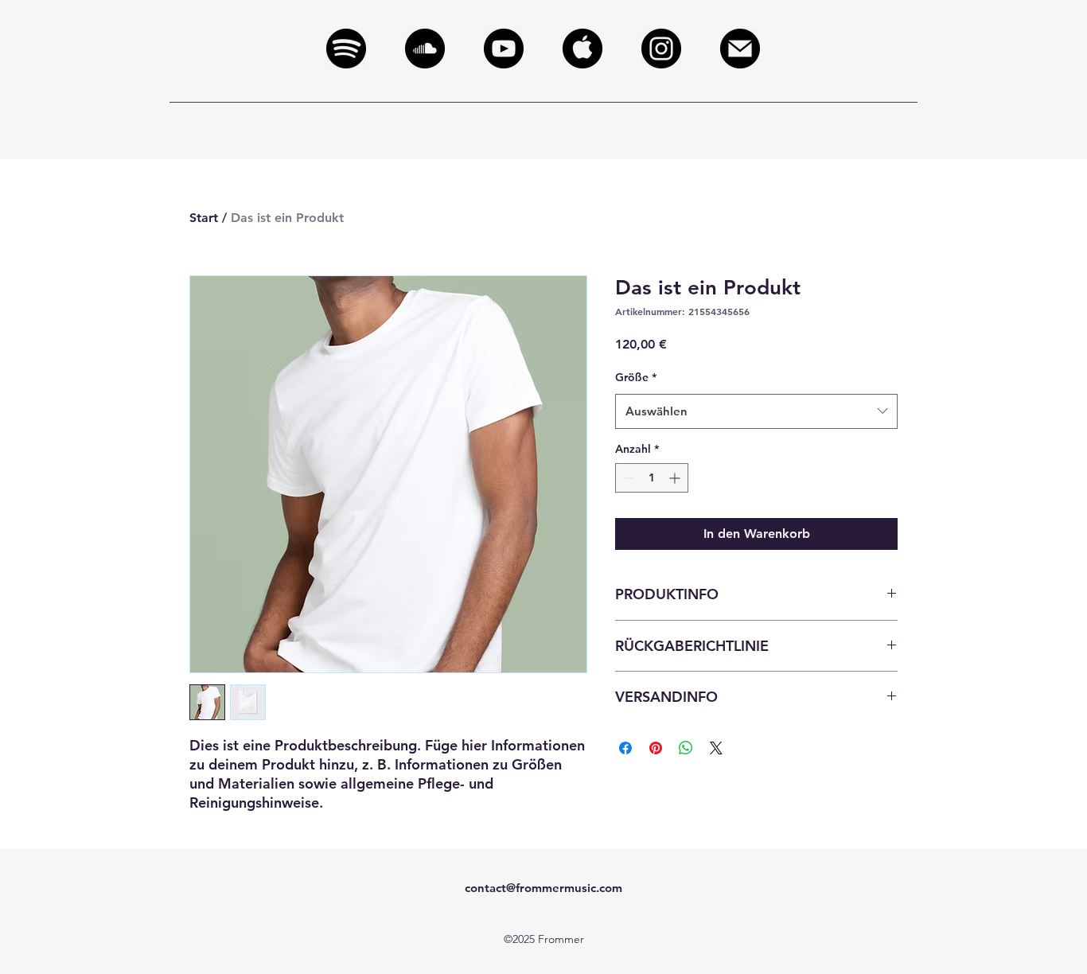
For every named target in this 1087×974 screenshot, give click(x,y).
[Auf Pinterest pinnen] (655, 748)
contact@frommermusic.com (543, 887)
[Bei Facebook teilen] (625, 748)
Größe (635, 377)
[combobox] (756, 411)
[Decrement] (627, 478)
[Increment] (676, 478)
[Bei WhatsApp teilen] (685, 748)
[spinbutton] (651, 478)
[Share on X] (716, 748)
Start (203, 217)
